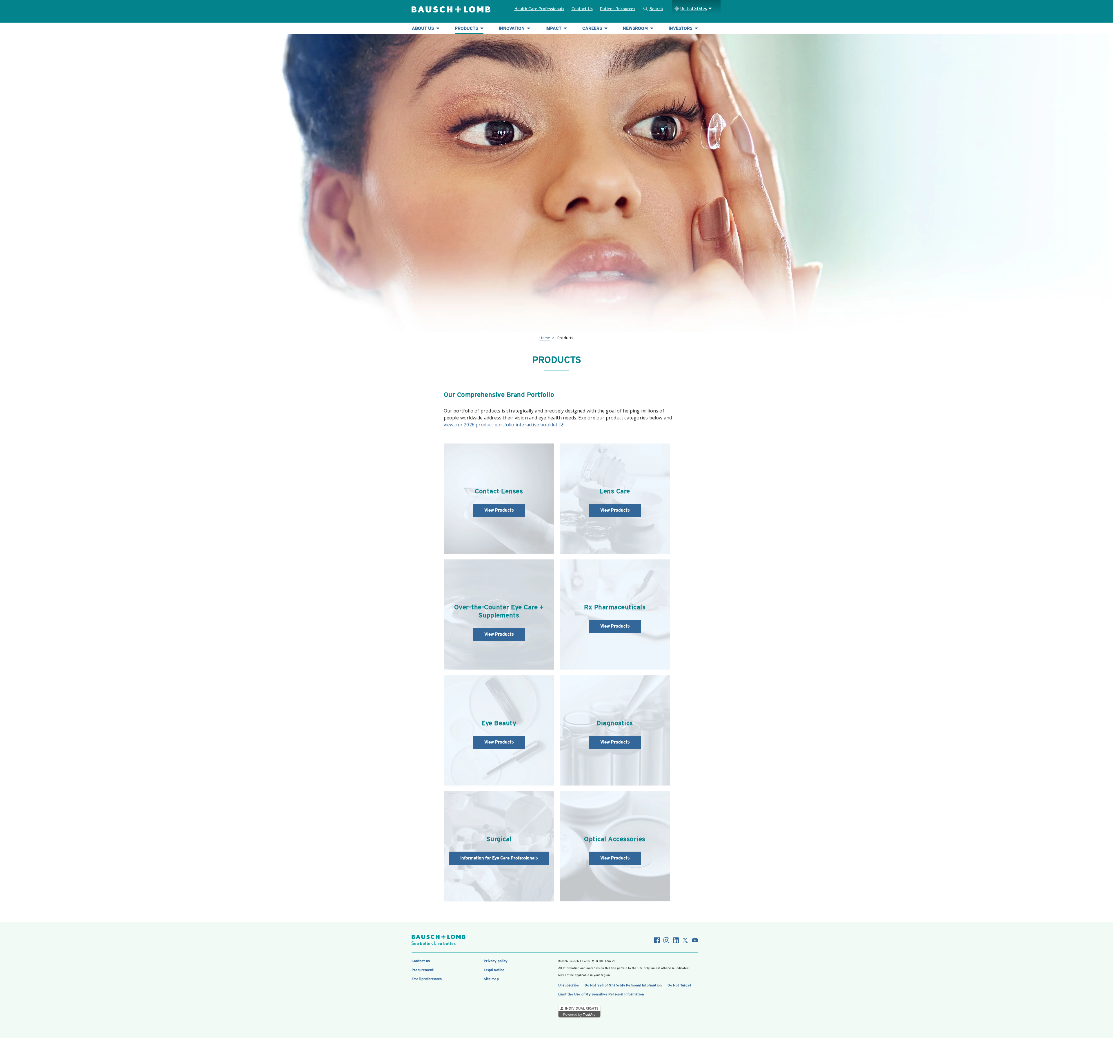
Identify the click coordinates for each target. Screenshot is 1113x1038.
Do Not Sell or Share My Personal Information (623, 985)
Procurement (423, 970)
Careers (592, 28)
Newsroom (636, 28)
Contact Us (582, 8)
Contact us (421, 961)
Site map (491, 979)
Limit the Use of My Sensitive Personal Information (601, 994)
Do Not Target (679, 985)
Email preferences (427, 979)
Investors (681, 28)
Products (467, 28)
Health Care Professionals (539, 8)
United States (693, 8)
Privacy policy (496, 961)
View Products (499, 510)
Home (544, 337)
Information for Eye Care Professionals (499, 857)
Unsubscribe (568, 985)
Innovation (512, 28)
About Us (423, 28)
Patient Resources (617, 8)
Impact (554, 28)
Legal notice (494, 970)
